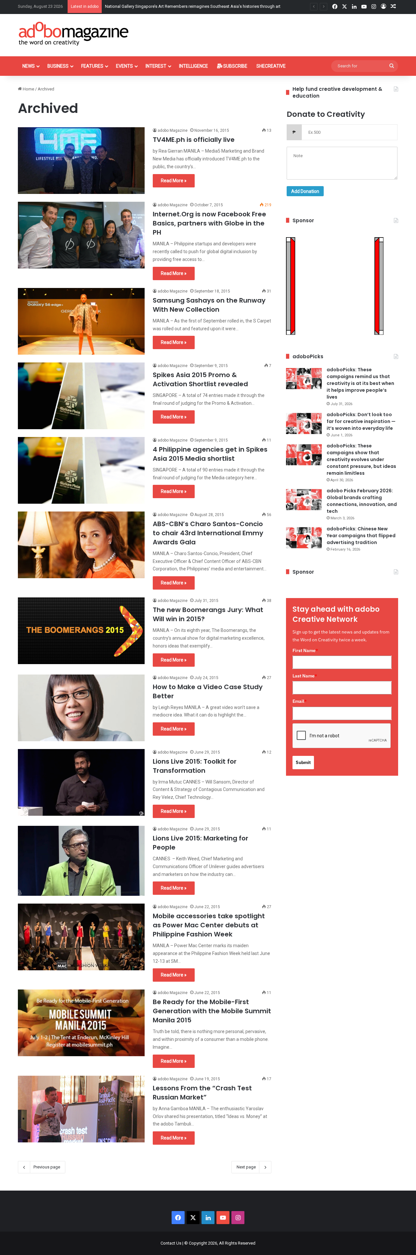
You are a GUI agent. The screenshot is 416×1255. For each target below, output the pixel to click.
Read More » (174, 180)
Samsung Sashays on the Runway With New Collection (209, 305)
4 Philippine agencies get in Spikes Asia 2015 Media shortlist (210, 454)
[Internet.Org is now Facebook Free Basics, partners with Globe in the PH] (81, 235)
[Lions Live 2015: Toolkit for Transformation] (81, 782)
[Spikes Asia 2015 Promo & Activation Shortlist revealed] (81, 395)
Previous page (46, 1167)
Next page (246, 1167)
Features (92, 66)
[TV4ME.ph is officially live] (81, 160)
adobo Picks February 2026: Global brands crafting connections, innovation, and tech (362, 500)
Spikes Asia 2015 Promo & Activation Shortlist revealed (200, 379)
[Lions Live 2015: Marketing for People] (81, 861)
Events (124, 66)
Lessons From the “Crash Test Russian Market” (202, 1093)
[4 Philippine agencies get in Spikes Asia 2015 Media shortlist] (81, 470)
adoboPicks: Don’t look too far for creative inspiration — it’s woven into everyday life (361, 421)
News (28, 66)
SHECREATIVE (271, 66)
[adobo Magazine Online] (74, 33)
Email (299, 701)
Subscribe (234, 66)
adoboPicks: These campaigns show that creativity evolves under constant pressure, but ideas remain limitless (361, 459)
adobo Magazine (173, 130)
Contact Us (171, 1243)
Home (28, 89)
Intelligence (193, 66)
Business (58, 66)
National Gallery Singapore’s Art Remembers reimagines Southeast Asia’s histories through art (192, 6)
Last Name (304, 676)
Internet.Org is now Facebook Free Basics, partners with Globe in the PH (209, 223)
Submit (303, 762)
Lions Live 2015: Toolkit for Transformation (195, 766)
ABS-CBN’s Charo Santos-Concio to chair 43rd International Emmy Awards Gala (208, 533)
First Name (305, 650)
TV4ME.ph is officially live (194, 139)
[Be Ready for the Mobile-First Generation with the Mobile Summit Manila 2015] (81, 1022)
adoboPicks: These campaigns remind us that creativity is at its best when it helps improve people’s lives (360, 383)
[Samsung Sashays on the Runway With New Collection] (81, 321)
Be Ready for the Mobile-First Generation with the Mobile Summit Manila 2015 (212, 1011)
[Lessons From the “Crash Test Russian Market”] (81, 1109)
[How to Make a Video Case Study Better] (81, 708)
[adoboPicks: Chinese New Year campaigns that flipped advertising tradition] (304, 537)
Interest (156, 66)
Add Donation (305, 191)
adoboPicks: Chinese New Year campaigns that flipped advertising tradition (361, 535)
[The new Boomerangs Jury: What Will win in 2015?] (81, 630)
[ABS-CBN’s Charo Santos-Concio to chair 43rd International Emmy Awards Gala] (81, 545)
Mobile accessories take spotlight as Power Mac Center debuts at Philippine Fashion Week (209, 925)
